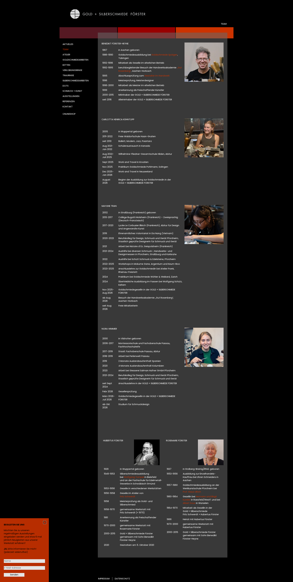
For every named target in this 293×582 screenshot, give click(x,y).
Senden (14, 574)
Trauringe (68, 75)
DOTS (66, 85)
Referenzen (69, 101)
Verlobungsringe (72, 70)
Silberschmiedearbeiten (76, 80)
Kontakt (68, 106)
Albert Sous (189, 503)
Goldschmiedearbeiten (75, 59)
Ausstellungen (71, 96)
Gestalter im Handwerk (157, 75)
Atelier (66, 54)
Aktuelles (68, 44)
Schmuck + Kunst (72, 91)
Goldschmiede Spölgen (164, 54)
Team (65, 49)
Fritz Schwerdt (127, 496)
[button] (44, 522)
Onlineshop (69, 113)
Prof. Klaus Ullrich (192, 491)
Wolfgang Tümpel (134, 477)
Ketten (66, 65)
